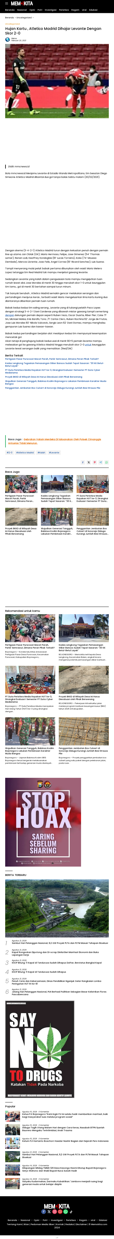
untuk (88, 344)
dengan (9, 315)
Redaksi (69, 1224)
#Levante (54, 452)
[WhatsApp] (65, 1211)
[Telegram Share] (100, 462)
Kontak (60, 1224)
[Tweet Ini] (89, 462)
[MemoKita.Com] (22, 3)
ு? (57, 1237)
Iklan (26, 1224)
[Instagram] (54, 1211)
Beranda (12, 1220)
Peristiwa (71, 1220)
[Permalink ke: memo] (7, 39)
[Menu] (7, 3)
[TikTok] (71, 1212)
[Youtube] (60, 1211)
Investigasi (56, 1220)
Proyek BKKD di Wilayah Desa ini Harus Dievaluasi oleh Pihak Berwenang (43, 377)
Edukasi (103, 1220)
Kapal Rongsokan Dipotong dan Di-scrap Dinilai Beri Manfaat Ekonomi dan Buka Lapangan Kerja (55, 953)
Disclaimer (81, 1224)
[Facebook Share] (83, 462)
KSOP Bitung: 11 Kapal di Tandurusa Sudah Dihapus (39, 972)
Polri (45, 1220)
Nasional (25, 1220)
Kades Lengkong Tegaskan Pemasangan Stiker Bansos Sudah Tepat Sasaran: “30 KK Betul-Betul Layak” (54, 364)
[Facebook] (43, 1211)
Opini (36, 1220)
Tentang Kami (14, 1224)
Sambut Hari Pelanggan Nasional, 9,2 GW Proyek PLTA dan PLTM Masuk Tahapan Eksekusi (60, 943)
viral (93, 1220)
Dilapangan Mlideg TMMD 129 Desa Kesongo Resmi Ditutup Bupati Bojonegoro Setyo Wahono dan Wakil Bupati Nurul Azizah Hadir (64, 1169)
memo (14, 38)
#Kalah (41, 452)
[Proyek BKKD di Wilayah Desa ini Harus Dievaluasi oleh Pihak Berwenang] (21, 517)
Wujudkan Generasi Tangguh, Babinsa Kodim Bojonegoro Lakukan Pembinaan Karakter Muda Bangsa (55, 382)
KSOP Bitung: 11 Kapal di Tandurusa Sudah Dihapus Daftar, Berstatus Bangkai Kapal (57, 962)
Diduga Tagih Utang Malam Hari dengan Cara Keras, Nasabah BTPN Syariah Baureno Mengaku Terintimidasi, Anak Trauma (63, 1129)
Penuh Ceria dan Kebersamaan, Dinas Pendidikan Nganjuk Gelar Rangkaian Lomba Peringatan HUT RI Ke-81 (56, 982)
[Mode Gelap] (102, 3)
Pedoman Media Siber (42, 1224)
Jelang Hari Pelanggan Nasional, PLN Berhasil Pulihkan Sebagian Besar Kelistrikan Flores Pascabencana (59, 993)
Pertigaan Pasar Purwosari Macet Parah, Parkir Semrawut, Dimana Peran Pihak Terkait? (52, 359)
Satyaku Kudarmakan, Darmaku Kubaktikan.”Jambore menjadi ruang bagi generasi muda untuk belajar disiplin (62, 1182)
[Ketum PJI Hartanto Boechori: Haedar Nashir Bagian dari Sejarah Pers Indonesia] (12, 1143)
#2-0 (9, 452)
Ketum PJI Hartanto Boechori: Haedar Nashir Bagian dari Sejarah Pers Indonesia (65, 1141)
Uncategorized (12, 23)
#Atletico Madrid (25, 452)
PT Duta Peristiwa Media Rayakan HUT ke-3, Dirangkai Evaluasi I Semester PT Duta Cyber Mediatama (52, 371)
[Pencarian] (107, 3)
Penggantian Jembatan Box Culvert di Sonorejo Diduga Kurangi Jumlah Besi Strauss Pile (52, 388)
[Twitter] (49, 1211)
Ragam (83, 1220)
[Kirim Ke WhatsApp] (106, 462)
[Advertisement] (57, 144)
